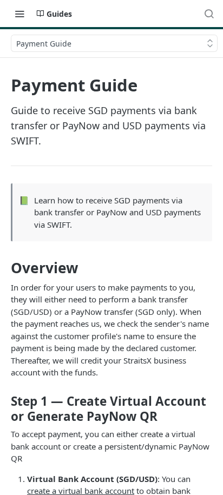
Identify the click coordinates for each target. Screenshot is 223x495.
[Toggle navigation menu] (19, 13)
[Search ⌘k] (209, 13)
